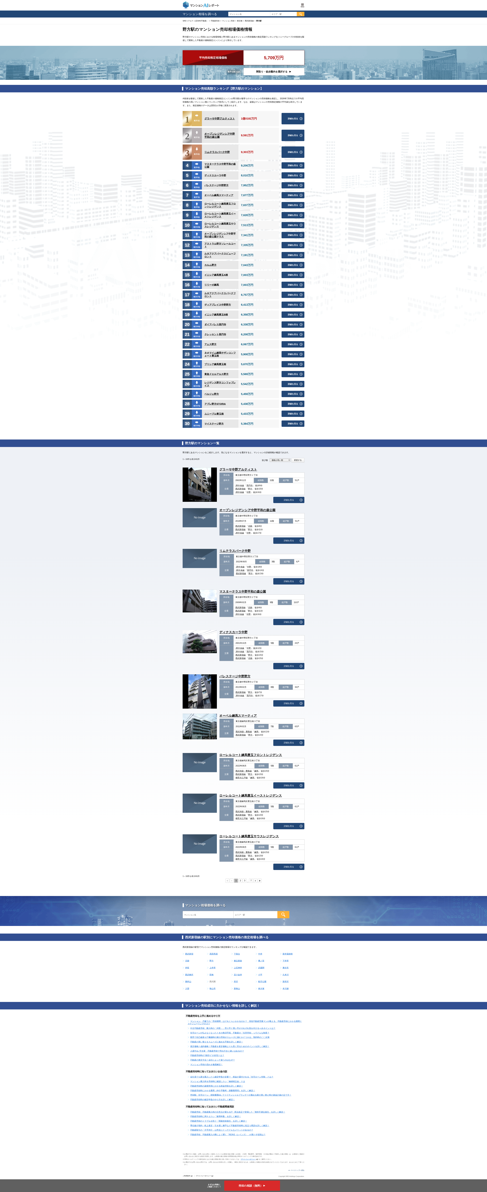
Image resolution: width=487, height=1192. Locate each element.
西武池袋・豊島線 (244, 732)
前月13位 (197, 287)
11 (187, 235)
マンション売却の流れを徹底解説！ (206, 1064)
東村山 (188, 981)
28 (187, 403)
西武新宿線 (240, 489)
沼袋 (250, 526)
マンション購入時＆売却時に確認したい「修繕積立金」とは (217, 1081)
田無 (212, 975)
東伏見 (286, 968)
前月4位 (197, 167)
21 (187, 334)
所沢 (236, 981)
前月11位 (197, 277)
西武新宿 (189, 954)
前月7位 (197, 197)
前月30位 (197, 426)
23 (187, 354)
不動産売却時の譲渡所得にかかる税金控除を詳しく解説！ (216, 1086)
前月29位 (197, 396)
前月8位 (197, 217)
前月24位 (197, 386)
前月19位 (197, 307)
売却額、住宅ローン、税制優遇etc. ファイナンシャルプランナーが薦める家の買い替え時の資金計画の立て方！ (240, 1095)
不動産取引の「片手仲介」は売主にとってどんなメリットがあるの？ (221, 1130)
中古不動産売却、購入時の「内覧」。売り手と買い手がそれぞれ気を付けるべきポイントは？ (232, 1028)
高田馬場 (214, 954)
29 (187, 413)
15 (187, 274)
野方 (250, 489)
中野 (249, 492)
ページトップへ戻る (297, 1170)
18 (187, 304)
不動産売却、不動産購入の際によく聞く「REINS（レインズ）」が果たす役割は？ (228, 1135)
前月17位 (197, 297)
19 (187, 314)
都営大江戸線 (242, 778)
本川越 (286, 988)
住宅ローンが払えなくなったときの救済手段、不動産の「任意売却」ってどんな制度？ (229, 1033)
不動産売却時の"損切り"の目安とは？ (207, 1055)
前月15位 (197, 267)
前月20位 (197, 326)
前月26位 (197, 416)
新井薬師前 (288, 954)
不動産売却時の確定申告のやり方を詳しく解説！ (212, 1099)
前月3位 (197, 137)
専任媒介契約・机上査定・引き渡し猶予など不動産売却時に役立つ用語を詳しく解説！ (229, 1126)
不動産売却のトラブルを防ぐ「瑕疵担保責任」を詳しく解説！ (218, 1121)
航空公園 (262, 981)
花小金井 (238, 975)
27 (187, 393)
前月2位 (197, 154)
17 (187, 294)
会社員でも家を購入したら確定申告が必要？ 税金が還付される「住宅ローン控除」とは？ (231, 1077)
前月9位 (197, 207)
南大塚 (261, 988)
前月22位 (197, 346)
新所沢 (286, 981)
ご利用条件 (186, 1176)
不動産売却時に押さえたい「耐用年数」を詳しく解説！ (215, 1116)
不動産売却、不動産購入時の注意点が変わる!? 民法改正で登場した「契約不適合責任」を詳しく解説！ (237, 1112)
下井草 (286, 961)
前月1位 (197, 121)
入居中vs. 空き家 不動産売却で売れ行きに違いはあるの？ (217, 1051)
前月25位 (197, 366)
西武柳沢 (189, 975)
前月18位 (197, 317)
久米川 (286, 975)
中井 (260, 954)
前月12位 (197, 247)
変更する (298, 460)
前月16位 (197, 257)
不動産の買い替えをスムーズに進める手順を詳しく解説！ (216, 1042)
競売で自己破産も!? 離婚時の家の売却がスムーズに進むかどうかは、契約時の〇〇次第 (229, 1037)
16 (187, 284)
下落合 (237, 954)
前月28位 (197, 376)
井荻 (187, 968)
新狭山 (237, 988)
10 (187, 225)
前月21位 (197, 336)
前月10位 (197, 227)
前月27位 (197, 406)
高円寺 (250, 485)
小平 (260, 975)
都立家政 (238, 961)
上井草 (213, 968)
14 (187, 265)
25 (187, 374)
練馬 (256, 732)
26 (187, 384)
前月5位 (197, 177)
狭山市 (213, 988)
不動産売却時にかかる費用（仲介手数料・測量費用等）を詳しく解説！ (222, 1090)
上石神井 (238, 968)
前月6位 (197, 187)
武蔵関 (261, 968)
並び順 (265, 460)
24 (187, 364)
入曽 (187, 988)
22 (187, 344)
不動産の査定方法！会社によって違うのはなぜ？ (212, 1060)
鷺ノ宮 (261, 961)
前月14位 (197, 237)
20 (187, 324)
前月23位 (197, 356)
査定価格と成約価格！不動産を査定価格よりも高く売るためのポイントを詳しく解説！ (229, 1046)
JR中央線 (239, 485)
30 (187, 423)
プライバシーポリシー (248, 1159)
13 (187, 255)
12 (187, 245)
